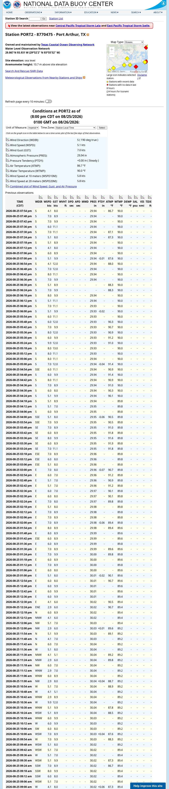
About (157, 12)
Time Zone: (48, 127)
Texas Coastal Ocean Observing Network (67, 44)
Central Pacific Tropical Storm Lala (78, 25)
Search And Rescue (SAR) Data (24, 71)
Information (62, 12)
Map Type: (117, 42)
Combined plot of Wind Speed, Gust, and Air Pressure (43, 186)
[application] (127, 58)
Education (90, 12)
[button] (112, 49)
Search (135, 12)
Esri (143, 72)
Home (9, 12)
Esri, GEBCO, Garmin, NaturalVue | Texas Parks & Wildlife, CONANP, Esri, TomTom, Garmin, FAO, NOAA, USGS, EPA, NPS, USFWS (118, 71)
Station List (56, 18)
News (114, 12)
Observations (32, 12)
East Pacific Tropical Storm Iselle (128, 25)
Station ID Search (16, 18)
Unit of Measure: (17, 127)
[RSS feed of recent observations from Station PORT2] (88, 34)
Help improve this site (148, 786)
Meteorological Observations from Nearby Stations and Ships (43, 77)
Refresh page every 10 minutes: (25, 101)
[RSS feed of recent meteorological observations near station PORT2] (84, 77)
